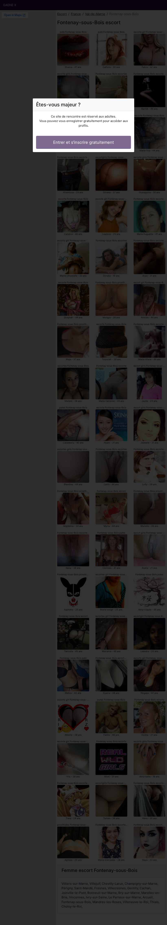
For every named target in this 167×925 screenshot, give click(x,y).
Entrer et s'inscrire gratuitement (83, 142)
